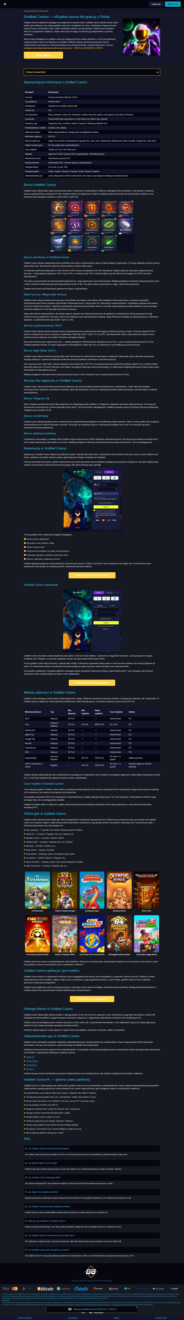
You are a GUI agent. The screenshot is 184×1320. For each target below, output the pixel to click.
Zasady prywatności (24, 1318)
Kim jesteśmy (72, 1318)
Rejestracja (173, 4)
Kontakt (116, 1318)
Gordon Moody (32, 1061)
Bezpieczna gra (161, 1318)
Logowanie (156, 4)
